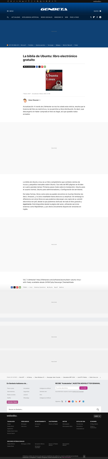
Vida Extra (23, 426)
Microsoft (23, 45)
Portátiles (30, 45)
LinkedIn (83, 401)
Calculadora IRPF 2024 (69, 377)
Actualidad (26, 388)
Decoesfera (79, 426)
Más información (66, 457)
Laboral (25, 394)
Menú (11, 11)
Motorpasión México (66, 444)
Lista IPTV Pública (82, 377)
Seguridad (26, 391)
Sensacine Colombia (37, 447)
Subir (96, 416)
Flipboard (94, 17)
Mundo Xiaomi (11, 433)
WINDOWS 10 (58, 17)
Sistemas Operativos (39, 287)
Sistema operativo (40, 45)
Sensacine (37, 424)
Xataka (9, 424)
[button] (34, 100)
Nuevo (96, 11)
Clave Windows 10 (40, 377)
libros (62, 287)
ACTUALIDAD (15, 17)
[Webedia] (12, 416)
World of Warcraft (67, 45)
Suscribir (83, 388)
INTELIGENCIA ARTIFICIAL (30, 17)
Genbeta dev (43, 391)
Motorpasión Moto (67, 426)
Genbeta (54, 9)
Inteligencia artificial (45, 388)
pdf (57, 287)
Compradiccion (80, 428)
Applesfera (10, 428)
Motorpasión (66, 424)
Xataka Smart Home (12, 431)
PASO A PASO (74, 17)
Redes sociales (11, 394)
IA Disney (29, 377)
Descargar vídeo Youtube (54, 377)
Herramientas (11, 391)
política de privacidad (78, 391)
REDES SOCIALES (46, 17)
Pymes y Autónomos (93, 427)
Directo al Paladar (53, 424)
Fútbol (76, 45)
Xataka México (11, 443)
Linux (30, 287)
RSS (76, 401)
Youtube (69, 401)
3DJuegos (23, 424)
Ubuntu (51, 287)
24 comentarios (30, 66)
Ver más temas (12, 402)
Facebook (97, 17)
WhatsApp (26, 398)
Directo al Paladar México (53, 444)
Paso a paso (10, 388)
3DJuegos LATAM (25, 443)
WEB (66, 17)
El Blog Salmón (94, 424)
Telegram (100, 17)
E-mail (45, 67)
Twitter (91, 17)
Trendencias (79, 424)
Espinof (37, 426)
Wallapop (58, 45)
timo (41, 394)
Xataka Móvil (10, 426)
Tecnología (50, 45)
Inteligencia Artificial (45, 398)
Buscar (97, 409)
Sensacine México (39, 443)
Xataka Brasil (10, 446)
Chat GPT (22, 377)
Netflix (9, 398)
